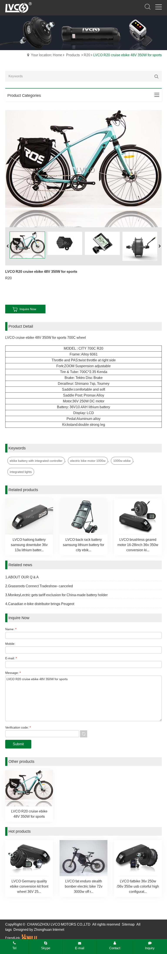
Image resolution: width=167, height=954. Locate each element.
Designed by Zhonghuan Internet (38, 929)
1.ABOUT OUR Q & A (22, 577)
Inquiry (150, 948)
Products (73, 55)
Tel (14, 948)
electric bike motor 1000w (87, 460)
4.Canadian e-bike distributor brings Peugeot (39, 604)
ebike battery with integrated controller (36, 460)
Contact (114, 948)
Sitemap (128, 924)
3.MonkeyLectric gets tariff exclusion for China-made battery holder (56, 595)
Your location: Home (46, 55)
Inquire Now (28, 309)
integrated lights (21, 472)
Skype (45, 948)
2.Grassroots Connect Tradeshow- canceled (39, 586)
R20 (87, 55)
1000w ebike (122, 460)
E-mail (79, 948)
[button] (159, 246)
